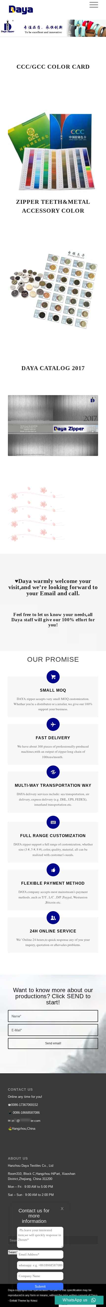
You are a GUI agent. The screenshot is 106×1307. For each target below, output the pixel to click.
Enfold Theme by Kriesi (23, 1300)
